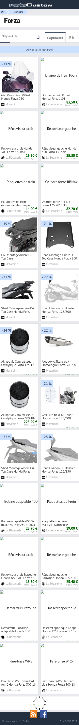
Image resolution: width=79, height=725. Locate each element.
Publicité (26, 721)
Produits (18, 12)
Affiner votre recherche (39, 49)
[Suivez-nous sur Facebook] (44, 714)
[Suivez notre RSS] (35, 714)
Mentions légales (10, 721)
